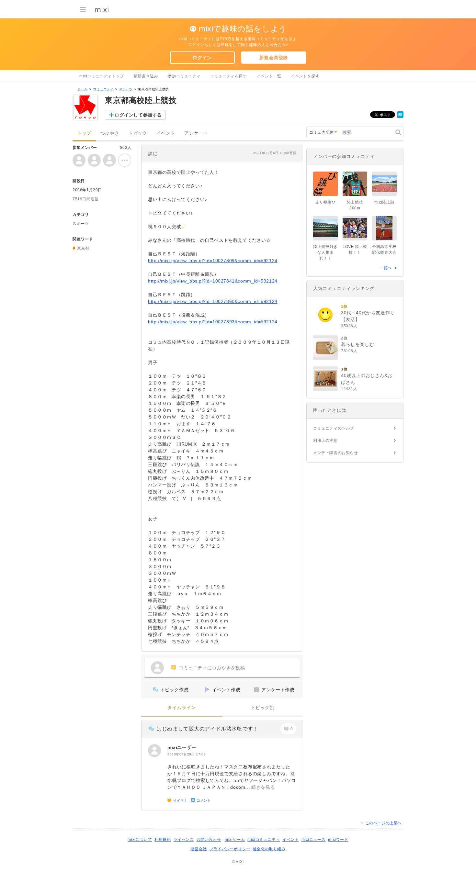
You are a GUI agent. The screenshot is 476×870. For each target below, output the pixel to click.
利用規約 (162, 839)
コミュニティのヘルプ (333, 428)
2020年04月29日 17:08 (186, 754)
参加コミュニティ (184, 76)
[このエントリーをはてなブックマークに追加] (400, 116)
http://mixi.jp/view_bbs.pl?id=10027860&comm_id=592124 (213, 301)
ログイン (202, 57)
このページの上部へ (383, 823)
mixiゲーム (235, 839)
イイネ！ (180, 800)
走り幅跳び (325, 202)
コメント (204, 800)
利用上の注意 (325, 440)
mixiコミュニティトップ (101, 76)
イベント (165, 133)
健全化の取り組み (269, 849)
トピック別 (263, 707)
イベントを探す (305, 76)
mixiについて (140, 839)
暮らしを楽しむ (357, 344)
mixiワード (338, 839)
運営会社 (198, 849)
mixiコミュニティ (263, 839)
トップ (84, 133)
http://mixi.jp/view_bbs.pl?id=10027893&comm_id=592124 (213, 321)
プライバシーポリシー (230, 849)
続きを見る (263, 787)
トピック (137, 133)
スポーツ (126, 89)
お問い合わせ (209, 839)
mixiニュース (313, 839)
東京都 (83, 248)
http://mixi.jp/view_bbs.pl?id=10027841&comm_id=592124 (213, 281)
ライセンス (184, 839)
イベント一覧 (269, 76)
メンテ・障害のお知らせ (335, 453)
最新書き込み (146, 76)
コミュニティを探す (228, 76)
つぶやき (109, 133)
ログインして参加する (138, 114)
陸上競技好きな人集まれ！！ (325, 252)
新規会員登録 (273, 57)
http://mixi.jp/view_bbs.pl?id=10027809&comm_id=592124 (213, 260)
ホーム (82, 89)
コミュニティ (103, 89)
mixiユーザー (181, 747)
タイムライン (181, 707)
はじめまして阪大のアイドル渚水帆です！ (207, 728)
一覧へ (386, 268)
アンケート (196, 133)
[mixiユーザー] (154, 750)
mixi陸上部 (384, 202)
